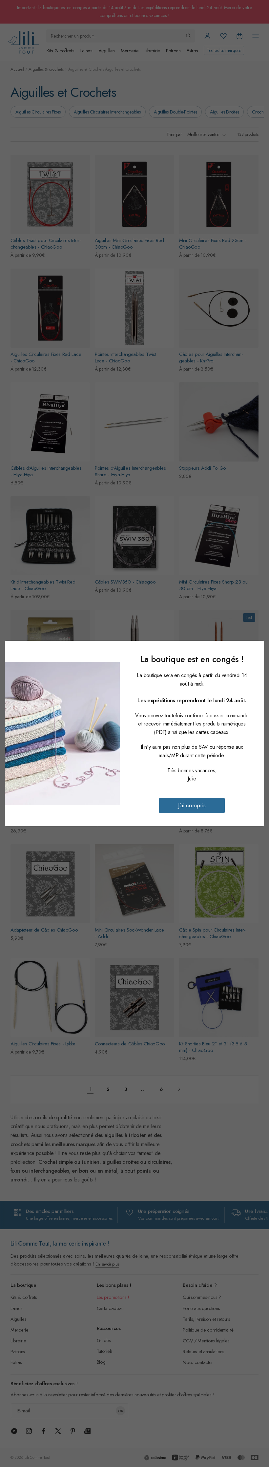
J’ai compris (192, 805)
